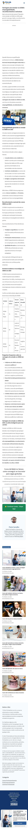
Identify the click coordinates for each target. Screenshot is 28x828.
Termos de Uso (14, 801)
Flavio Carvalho (14, 527)
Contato (14, 800)
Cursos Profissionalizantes (9, 780)
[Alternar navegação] (24, 3)
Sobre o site (14, 798)
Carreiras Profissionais (8, 784)
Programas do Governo (8, 782)
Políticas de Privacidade (14, 794)
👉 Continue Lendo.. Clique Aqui (14, 507)
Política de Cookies (14, 796)
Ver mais (20, 823)
